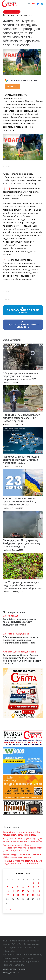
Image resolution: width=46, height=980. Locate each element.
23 (38, 895)
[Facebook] (38, 4)
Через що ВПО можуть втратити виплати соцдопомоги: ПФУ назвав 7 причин (22, 418)
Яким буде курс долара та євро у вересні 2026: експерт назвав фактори (22, 855)
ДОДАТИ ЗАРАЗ (13, 86)
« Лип (9, 909)
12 (18, 891)
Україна (27, 633)
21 (28, 895)
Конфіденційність (11, 972)
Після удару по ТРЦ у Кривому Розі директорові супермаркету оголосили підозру (21, 543)
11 (13, 891)
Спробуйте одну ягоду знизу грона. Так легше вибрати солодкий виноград (19, 622)
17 (7, 895)
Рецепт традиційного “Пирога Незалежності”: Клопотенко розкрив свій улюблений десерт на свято (22, 659)
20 (23, 895)
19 (18, 895)
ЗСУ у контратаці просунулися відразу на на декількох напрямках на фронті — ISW (20, 376)
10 (7, 891)
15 (33, 891)
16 (38, 891)
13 (23, 891)
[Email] (29, 4)
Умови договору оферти (14, 969)
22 (33, 895)
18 (13, 895)
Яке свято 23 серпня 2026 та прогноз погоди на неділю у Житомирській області (19, 501)
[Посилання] (9, 3)
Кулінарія (7, 651)
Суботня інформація (12, 633)
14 (28, 891)
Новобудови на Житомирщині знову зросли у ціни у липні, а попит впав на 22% (21, 459)
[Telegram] (42, 4)
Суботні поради (10, 615)
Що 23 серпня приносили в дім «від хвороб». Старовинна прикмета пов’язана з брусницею (22, 585)
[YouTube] (33, 4)
